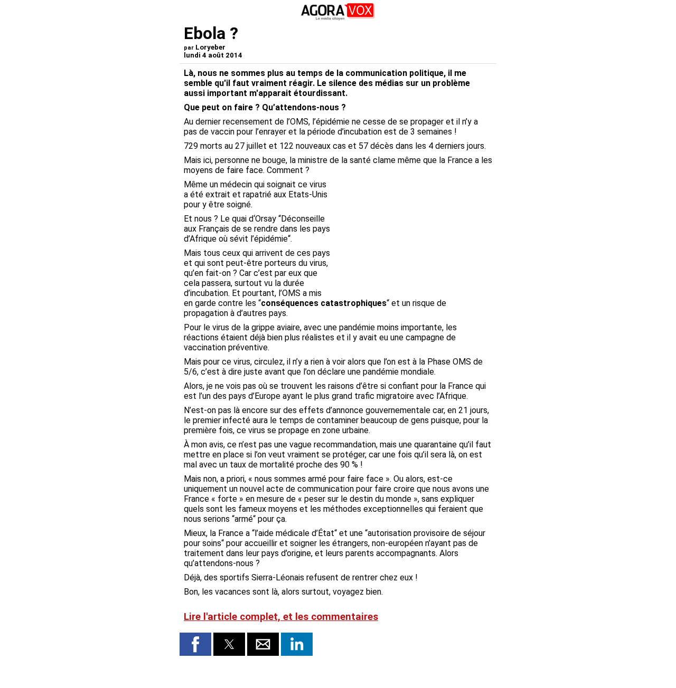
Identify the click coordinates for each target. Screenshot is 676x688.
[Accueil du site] (338, 18)
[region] (413, 235)
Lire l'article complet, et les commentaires (281, 617)
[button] (195, 644)
